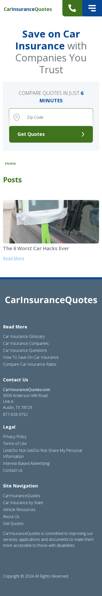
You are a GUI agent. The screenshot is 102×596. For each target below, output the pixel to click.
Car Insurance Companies (26, 343)
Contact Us (13, 470)
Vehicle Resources (19, 509)
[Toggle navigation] (92, 8)
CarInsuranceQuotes (21, 495)
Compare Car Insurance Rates (29, 364)
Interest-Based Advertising (26, 463)
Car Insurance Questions (25, 350)
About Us (11, 516)
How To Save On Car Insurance (31, 357)
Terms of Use (15, 443)
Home (10, 163)
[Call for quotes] (73, 8)
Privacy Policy (14, 436)
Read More (13, 258)
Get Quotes (31, 134)
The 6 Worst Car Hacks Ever (36, 248)
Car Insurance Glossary (24, 336)
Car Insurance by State (23, 502)
